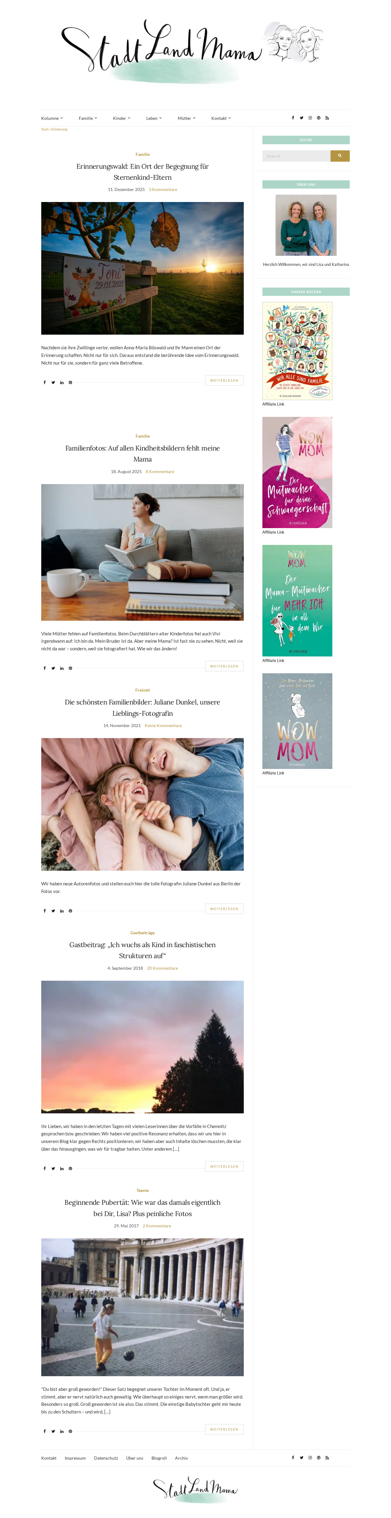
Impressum (75, 1458)
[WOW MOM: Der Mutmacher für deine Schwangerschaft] (297, 471)
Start (45, 129)
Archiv (181, 1458)
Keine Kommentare (163, 725)
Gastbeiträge (142, 932)
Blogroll (159, 1458)
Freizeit (142, 690)
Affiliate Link (273, 404)
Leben (152, 118)
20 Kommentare (162, 968)
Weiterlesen (224, 380)
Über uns (134, 1458)
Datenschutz (106, 1458)
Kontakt (219, 118)
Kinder (119, 118)
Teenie (143, 1190)
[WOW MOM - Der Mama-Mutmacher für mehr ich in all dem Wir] (297, 600)
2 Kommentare (157, 1225)
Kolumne (50, 118)
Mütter (184, 118)
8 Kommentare (160, 471)
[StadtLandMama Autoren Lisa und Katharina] (306, 224)
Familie (86, 118)
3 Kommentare (163, 189)
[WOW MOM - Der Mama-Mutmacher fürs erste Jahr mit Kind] (297, 720)
